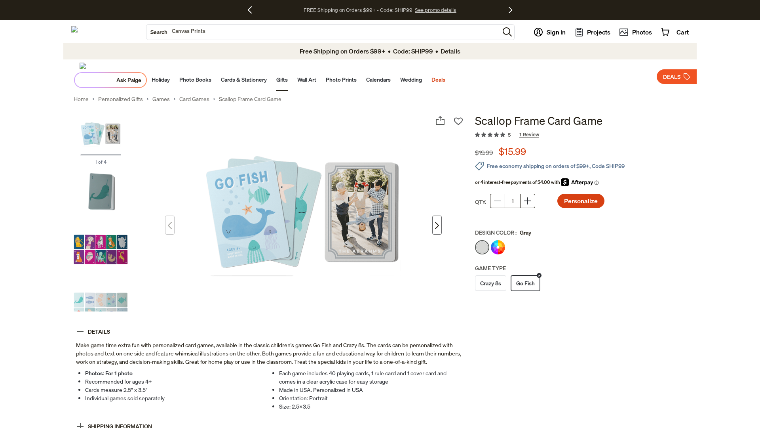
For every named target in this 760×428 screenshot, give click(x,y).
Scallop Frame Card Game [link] (250, 99)
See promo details (435, 9)
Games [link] (161, 99)
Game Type (490, 268)
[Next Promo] (510, 10)
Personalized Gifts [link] (120, 99)
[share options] (440, 120)
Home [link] (81, 99)
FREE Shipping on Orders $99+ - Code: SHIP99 (358, 9)
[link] (581, 135)
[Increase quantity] (528, 201)
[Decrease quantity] (497, 201)
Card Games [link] (194, 99)
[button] (507, 32)
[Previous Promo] (253, 9)
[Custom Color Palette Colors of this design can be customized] (498, 247)
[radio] (482, 247)
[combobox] (323, 32)
